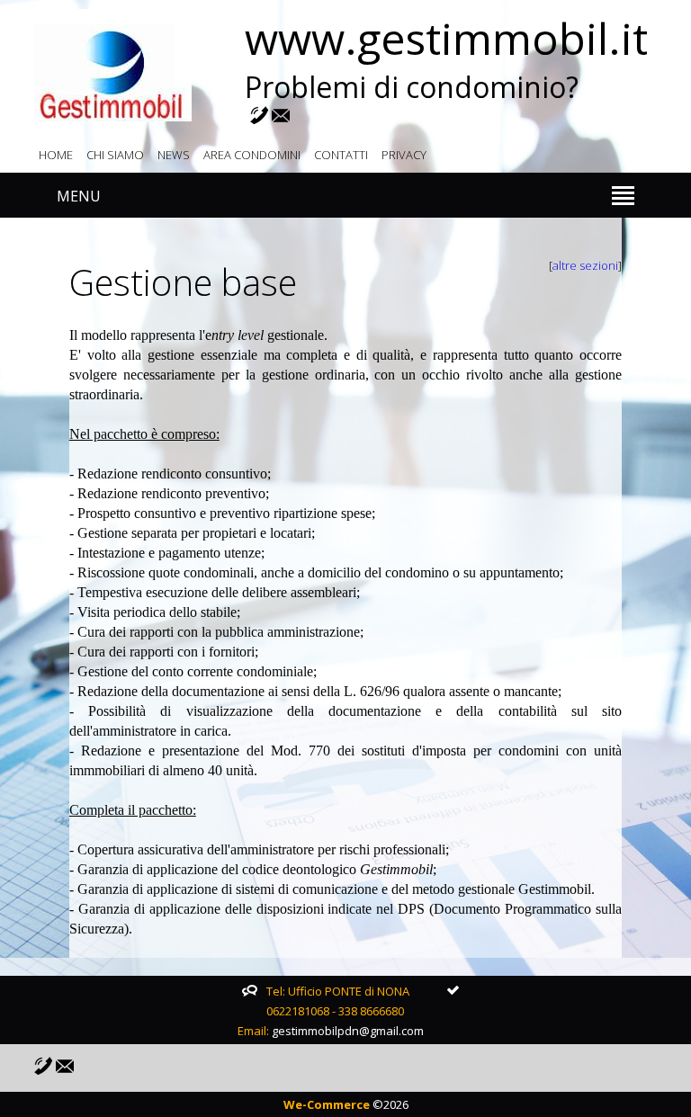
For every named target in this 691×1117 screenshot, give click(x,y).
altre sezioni (585, 265)
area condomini (252, 155)
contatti (341, 155)
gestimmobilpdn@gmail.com (348, 1031)
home (56, 155)
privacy (403, 155)
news (173, 155)
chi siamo (115, 155)
